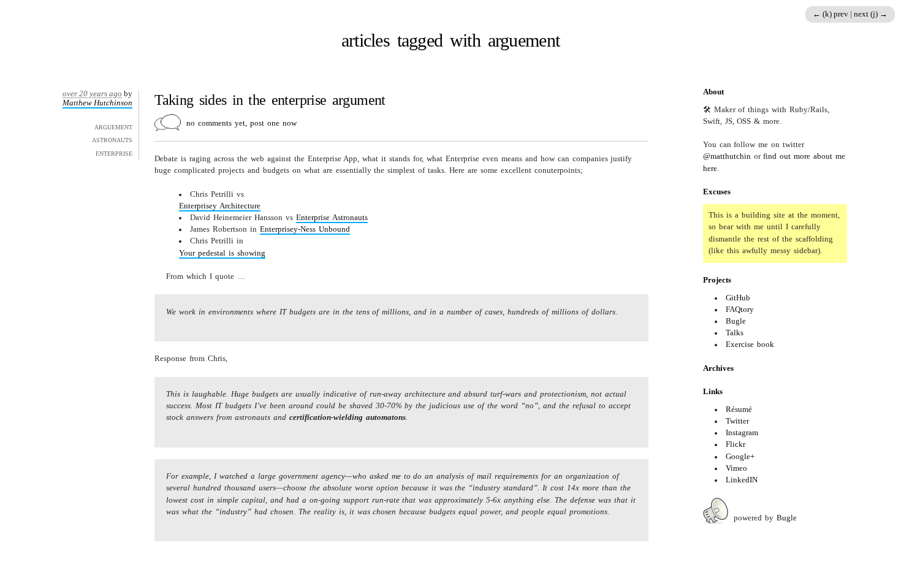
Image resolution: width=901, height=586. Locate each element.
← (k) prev (831, 14)
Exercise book (750, 344)
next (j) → (871, 14)
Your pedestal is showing (222, 253)
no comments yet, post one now (241, 123)
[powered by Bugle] (715, 518)
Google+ (740, 456)
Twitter (737, 421)
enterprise (114, 153)
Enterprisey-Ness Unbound (305, 229)
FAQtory (740, 309)
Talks (734, 333)
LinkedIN (742, 480)
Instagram (742, 432)
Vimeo (736, 468)
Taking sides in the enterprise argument (270, 100)
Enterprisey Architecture (219, 206)
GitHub (738, 298)
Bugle (736, 321)
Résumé (739, 409)
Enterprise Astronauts (332, 217)
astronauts (112, 139)
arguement (113, 126)
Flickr (735, 444)
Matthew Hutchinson (97, 103)
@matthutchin (727, 156)
